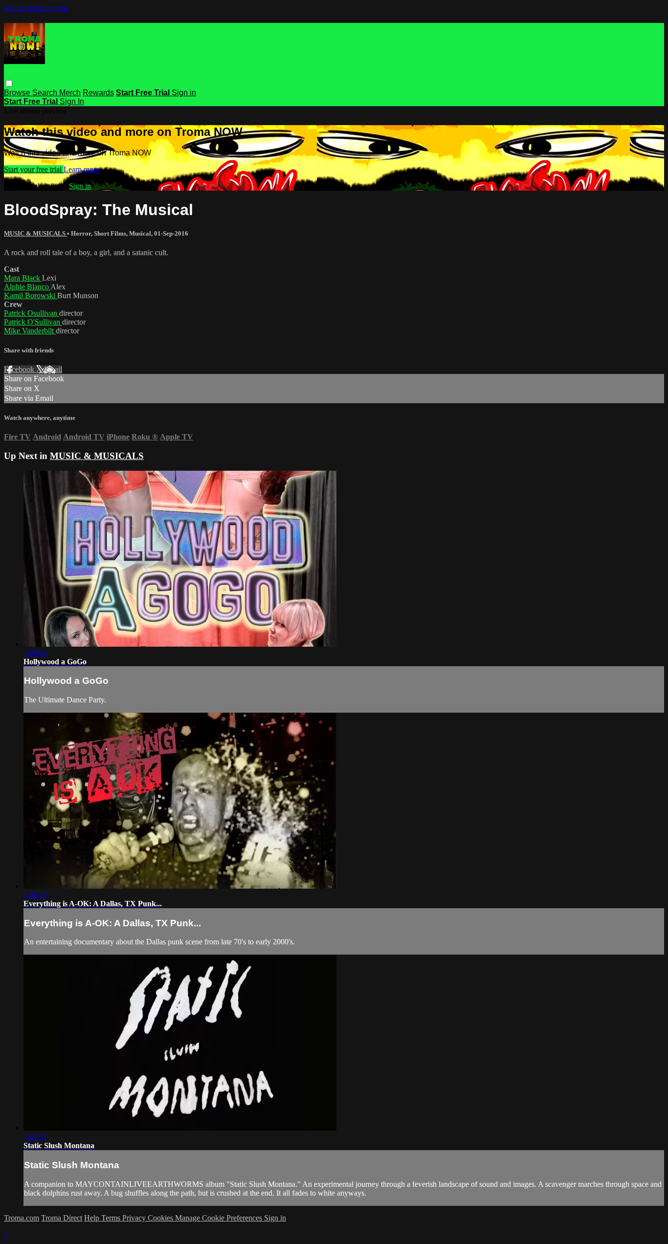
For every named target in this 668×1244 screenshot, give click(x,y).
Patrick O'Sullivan (33, 322)
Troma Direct (61, 1218)
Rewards (98, 92)
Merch (70, 92)
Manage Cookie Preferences (219, 1218)
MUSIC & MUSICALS (35, 233)
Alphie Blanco (27, 287)
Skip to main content (35, 8)
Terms (111, 1218)
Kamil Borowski (30, 295)
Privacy (135, 1218)
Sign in (184, 92)
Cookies (161, 1218)
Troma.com (21, 1218)
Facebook (20, 369)
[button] (9, 83)
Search (45, 92)
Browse (18, 92)
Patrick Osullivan (31, 313)
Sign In (72, 101)
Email (53, 369)
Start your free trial (34, 169)
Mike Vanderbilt (30, 331)
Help (92, 1218)
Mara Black (23, 278)
